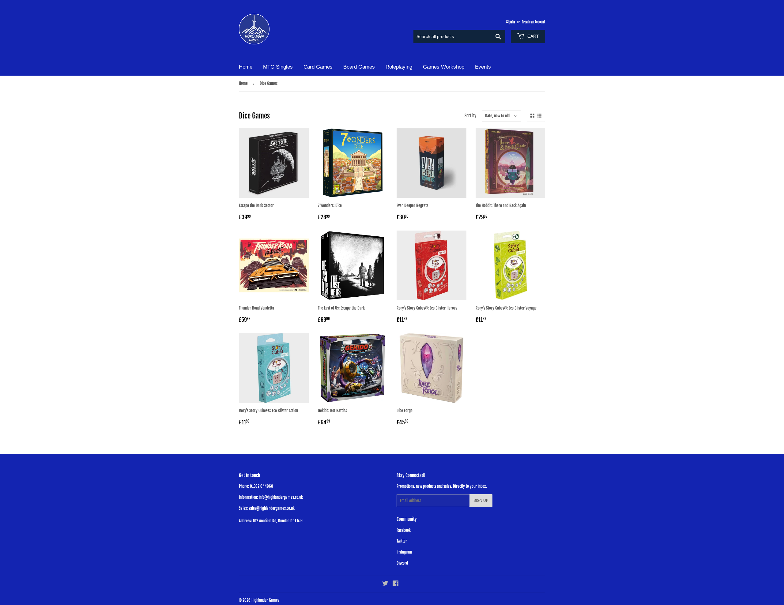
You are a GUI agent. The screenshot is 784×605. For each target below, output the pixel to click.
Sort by (470, 115)
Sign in (510, 22)
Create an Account (533, 22)
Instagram (404, 552)
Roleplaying (399, 67)
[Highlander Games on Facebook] (395, 584)
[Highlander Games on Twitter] (385, 584)
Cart (532, 36)
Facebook (404, 530)
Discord (402, 563)
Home (245, 67)
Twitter (402, 541)
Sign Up (480, 500)
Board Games (359, 67)
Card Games (318, 67)
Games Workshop (443, 67)
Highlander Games (265, 600)
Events (483, 67)
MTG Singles (278, 67)
